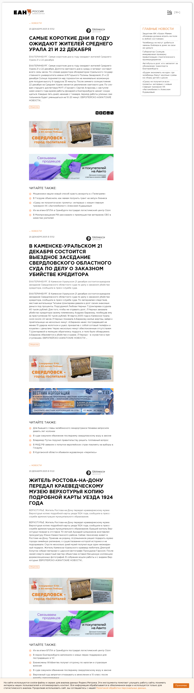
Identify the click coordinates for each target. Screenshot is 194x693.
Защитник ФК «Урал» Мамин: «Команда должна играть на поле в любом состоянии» (160, 36)
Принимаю (181, 686)
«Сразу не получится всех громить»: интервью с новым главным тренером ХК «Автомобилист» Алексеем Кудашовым (68, 204)
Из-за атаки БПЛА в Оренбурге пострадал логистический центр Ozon (72, 210)
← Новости (35, 23)
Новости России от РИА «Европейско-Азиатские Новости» (23, 12)
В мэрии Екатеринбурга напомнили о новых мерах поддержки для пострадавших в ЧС (70, 656)
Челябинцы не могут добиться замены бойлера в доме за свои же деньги (159, 45)
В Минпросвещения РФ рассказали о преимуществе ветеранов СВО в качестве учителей (72, 216)
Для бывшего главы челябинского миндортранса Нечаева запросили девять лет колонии (71, 429)
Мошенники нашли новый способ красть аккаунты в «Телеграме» (69, 194)
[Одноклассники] (100, 112)
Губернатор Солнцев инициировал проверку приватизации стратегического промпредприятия (159, 56)
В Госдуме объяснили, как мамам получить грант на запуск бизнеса (70, 198)
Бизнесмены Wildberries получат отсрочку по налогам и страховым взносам (70, 664)
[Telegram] (104, 112)
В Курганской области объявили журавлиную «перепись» (65, 452)
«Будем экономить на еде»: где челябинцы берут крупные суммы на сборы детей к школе (160, 75)
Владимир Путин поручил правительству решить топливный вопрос (70, 440)
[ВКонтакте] (97, 112)
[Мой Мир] (108, 112)
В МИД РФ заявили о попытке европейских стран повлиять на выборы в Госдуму (73, 446)
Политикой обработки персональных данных (121, 688)
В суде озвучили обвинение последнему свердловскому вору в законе (72, 436)
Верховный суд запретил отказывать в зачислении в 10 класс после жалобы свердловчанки (70, 676)
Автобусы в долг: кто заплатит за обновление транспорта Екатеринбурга (160, 66)
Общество (34, 107)
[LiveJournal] (111, 112)
